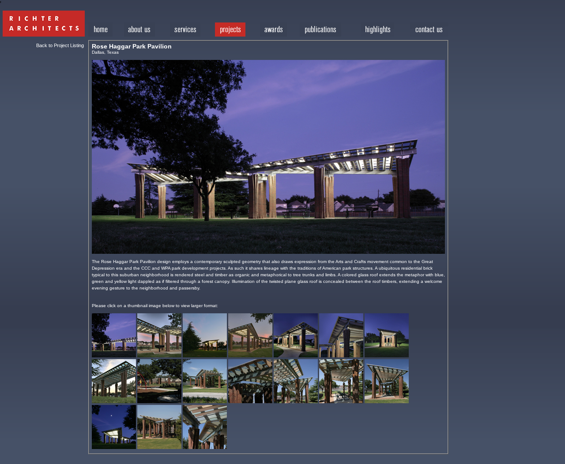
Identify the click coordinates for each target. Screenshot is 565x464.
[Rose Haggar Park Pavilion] (114, 355)
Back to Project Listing (60, 45)
